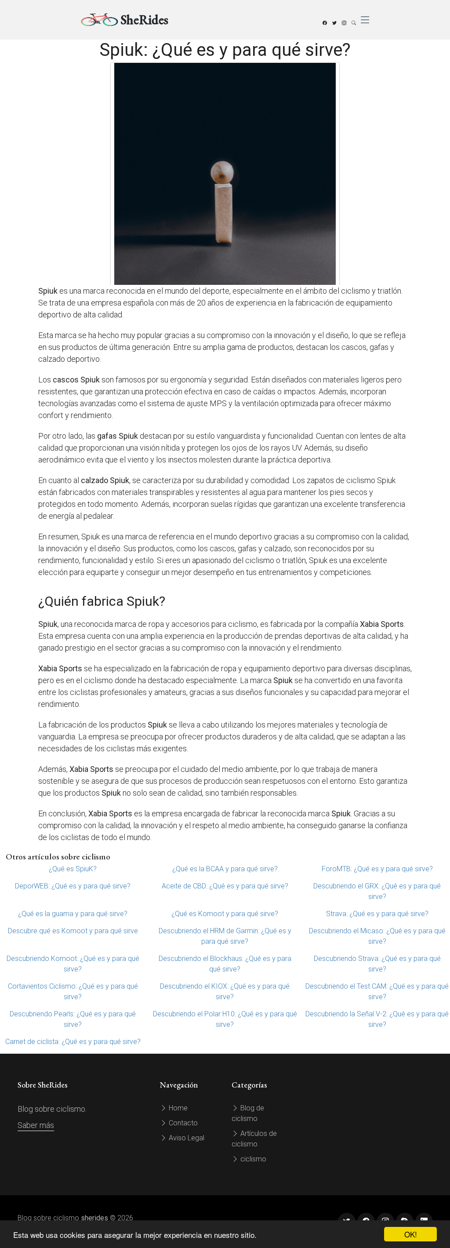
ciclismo (252, 1159)
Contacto (182, 1123)
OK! (410, 1234)
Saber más (36, 1125)
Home (177, 1108)
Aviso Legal (185, 1138)
